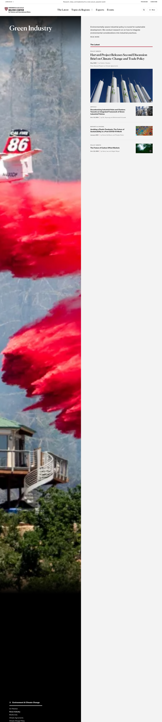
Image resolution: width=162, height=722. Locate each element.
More (153, 10)
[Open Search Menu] (144, 10)
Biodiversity (13, 715)
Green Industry (14, 712)
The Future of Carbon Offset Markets (105, 148)
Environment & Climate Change (26, 702)
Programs (144, 1)
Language (8, 1)
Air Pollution (13, 709)
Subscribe (154, 1)
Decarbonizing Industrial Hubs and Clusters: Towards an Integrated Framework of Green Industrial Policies (107, 112)
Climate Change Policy (17, 721)
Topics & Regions (82, 9)
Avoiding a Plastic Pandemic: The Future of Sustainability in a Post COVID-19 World (107, 130)
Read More (94, 37)
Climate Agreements (16, 718)
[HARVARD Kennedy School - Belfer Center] (17, 10)
